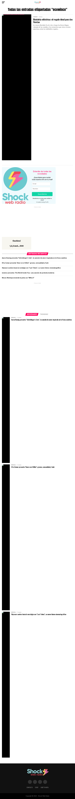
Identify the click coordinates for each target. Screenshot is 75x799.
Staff (36, 787)
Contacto (30, 787)
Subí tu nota (44, 787)
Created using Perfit (42, 202)
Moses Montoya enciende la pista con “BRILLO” (18, 278)
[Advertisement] (37, 221)
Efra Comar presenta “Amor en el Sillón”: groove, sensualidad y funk (25, 263)
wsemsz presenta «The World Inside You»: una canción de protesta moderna (28, 273)
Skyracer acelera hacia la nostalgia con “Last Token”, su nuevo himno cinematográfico (31, 268)
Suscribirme (42, 194)
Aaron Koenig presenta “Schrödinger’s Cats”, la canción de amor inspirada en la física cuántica (34, 258)
